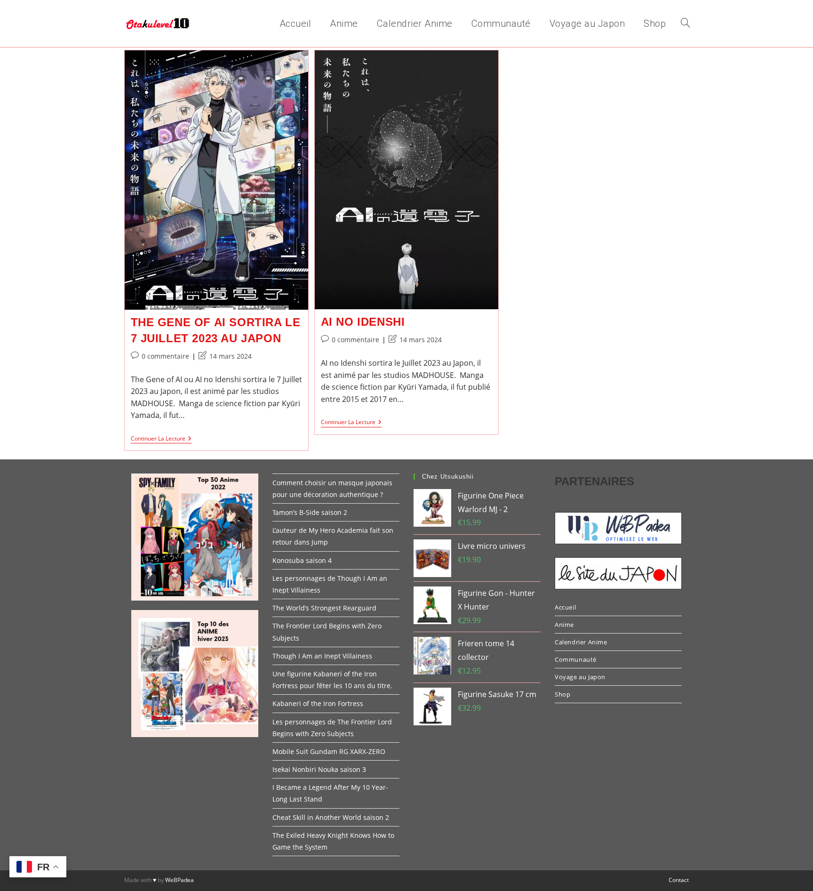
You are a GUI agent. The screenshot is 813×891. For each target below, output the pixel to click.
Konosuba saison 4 (302, 560)
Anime (564, 624)
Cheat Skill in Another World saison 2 (330, 817)
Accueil (565, 607)
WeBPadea (179, 880)
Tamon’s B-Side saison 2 (309, 512)
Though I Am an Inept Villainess (322, 655)
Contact (679, 880)
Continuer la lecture (161, 439)
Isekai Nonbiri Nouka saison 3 (319, 769)
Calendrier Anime (581, 642)
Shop (562, 694)
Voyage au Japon (580, 677)
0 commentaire (165, 356)
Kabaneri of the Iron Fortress (317, 703)
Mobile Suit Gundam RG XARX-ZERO (328, 751)
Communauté (576, 659)
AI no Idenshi (363, 321)
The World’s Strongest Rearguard (324, 607)
